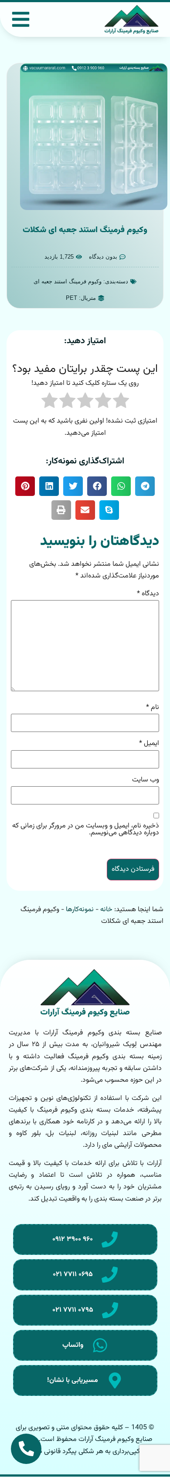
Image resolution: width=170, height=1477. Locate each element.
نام (152, 707)
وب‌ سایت (145, 780)
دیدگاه (148, 594)
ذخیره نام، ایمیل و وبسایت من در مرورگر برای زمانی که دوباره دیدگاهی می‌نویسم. (85, 830)
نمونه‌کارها (80, 909)
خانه (106, 909)
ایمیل (149, 743)
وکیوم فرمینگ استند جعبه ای (68, 281)
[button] (145, 486)
